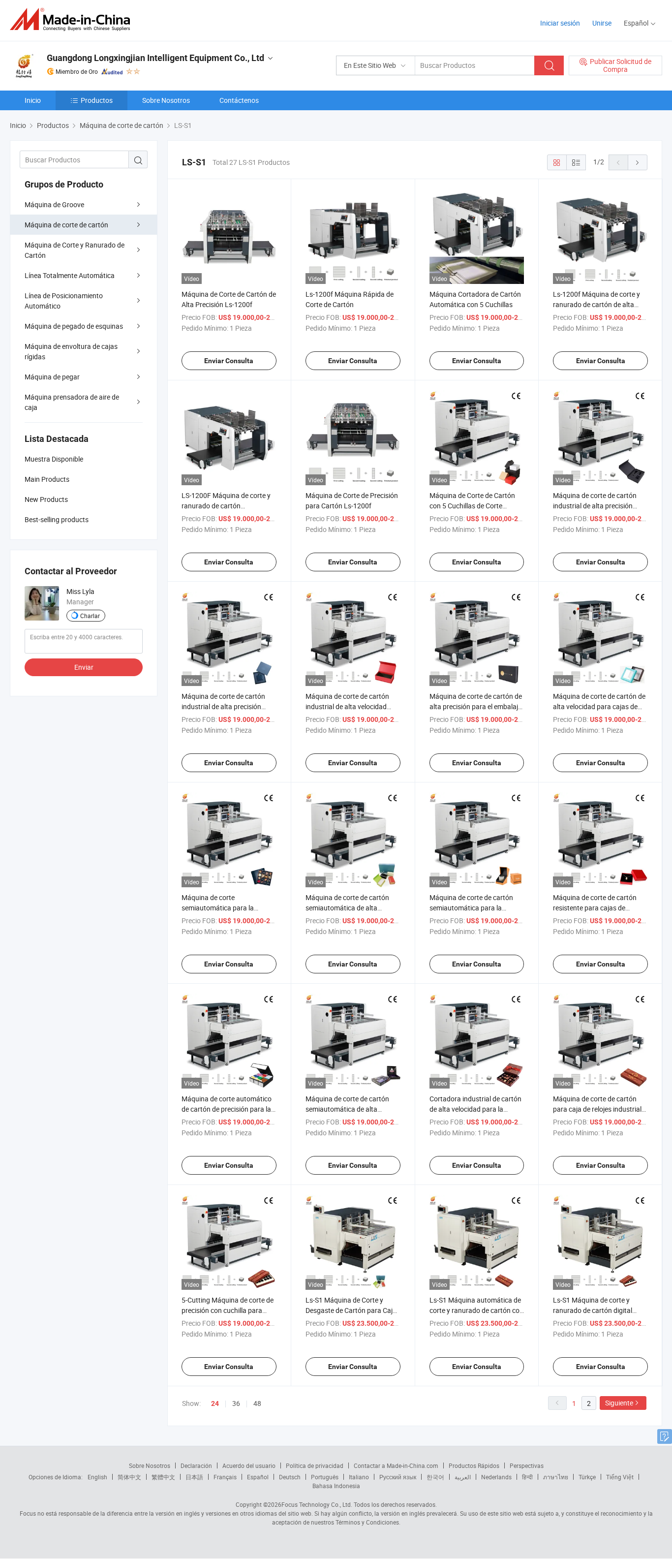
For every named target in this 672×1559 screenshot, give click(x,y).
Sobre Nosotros (166, 100)
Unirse (601, 23)
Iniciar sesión (560, 23)
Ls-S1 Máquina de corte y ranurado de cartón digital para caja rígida (592, 1310)
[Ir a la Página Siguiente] (637, 162)
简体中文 (129, 1477)
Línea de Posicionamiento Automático (64, 301)
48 (257, 1403)
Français (225, 1477)
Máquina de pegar (52, 376)
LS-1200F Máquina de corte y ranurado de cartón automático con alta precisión (227, 506)
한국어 (435, 1477)
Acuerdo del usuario (248, 1465)
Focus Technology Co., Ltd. (316, 1504)
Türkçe (587, 1477)
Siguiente (619, 1402)
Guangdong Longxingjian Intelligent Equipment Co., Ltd (155, 58)
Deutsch (290, 1477)
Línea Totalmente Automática (70, 275)
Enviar (83, 667)
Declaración (196, 1465)
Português (324, 1477)
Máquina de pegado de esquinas (74, 326)
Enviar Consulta (228, 361)
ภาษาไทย (555, 1477)
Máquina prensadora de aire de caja (72, 402)
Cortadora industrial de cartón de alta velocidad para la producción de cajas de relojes (475, 1109)
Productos (97, 100)
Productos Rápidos (474, 1465)
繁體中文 (163, 1477)
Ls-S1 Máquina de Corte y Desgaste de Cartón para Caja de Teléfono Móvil (351, 1310)
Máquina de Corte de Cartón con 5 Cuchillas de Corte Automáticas (472, 506)
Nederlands (496, 1477)
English (97, 1477)
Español (258, 1477)
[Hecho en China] (73, 19)
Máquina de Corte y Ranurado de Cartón (74, 250)
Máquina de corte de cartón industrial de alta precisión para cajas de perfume (223, 706)
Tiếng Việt (620, 1477)
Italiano (359, 1477)
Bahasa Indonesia (336, 1486)
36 (236, 1403)
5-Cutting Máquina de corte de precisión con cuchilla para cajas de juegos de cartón (228, 1310)
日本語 (194, 1477)
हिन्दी (527, 1477)
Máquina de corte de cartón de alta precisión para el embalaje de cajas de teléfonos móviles (475, 706)
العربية (463, 1477)
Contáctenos (239, 100)
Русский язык (397, 1477)
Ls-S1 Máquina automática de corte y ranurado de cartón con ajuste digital (476, 1310)
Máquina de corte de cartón (66, 224)
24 (215, 1403)
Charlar (90, 616)
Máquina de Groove (54, 204)
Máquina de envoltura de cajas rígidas (71, 351)
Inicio (33, 100)
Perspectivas (527, 1465)
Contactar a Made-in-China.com (396, 1465)
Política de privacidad (314, 1465)
